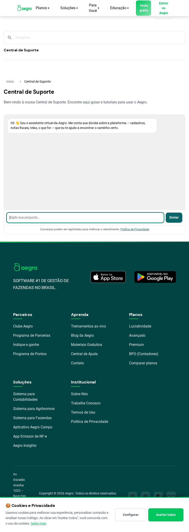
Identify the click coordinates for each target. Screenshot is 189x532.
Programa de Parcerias (31, 335)
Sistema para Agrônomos (34, 408)
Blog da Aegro (82, 335)
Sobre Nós (79, 394)
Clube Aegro (23, 326)
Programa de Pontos (30, 354)
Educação (119, 8)
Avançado (137, 335)
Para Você (94, 8)
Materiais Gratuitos (86, 344)
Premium (136, 344)
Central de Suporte (21, 50)
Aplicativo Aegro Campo (32, 427)
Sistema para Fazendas (32, 418)
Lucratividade (140, 326)
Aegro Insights (24, 445)
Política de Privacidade (135, 229)
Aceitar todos (166, 515)
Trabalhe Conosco (85, 403)
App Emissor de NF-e (30, 436)
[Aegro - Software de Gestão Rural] (24, 8)
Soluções (69, 8)
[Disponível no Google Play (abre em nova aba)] (155, 277)
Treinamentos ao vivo (88, 326)
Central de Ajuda (84, 354)
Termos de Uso (83, 412)
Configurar (131, 515)
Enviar (174, 217)
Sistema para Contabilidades (25, 397)
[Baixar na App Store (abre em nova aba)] (108, 277)
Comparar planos (143, 363)
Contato (77, 363)
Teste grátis (144, 8)
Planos (42, 8)
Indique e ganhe (26, 344)
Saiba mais (38, 523)
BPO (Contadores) (143, 354)
